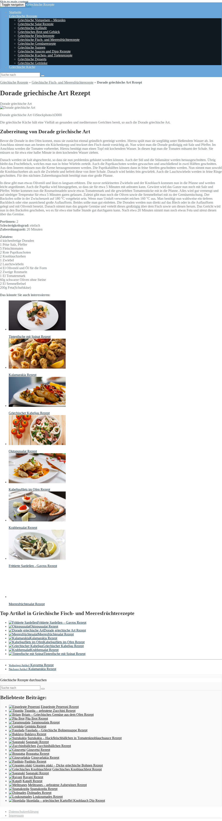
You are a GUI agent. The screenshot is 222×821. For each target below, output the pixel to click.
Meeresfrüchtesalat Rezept (56, 634)
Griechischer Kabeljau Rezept (63, 646)
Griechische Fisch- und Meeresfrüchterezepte (49, 39)
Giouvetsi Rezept (38, 750)
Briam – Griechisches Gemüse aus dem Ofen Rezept (58, 714)
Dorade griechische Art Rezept (65, 630)
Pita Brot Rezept (36, 718)
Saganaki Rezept (37, 742)
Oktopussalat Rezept (44, 626)
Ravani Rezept (33, 777)
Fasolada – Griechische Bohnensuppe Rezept (56, 730)
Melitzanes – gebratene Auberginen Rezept (57, 785)
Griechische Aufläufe (32, 28)
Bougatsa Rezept (37, 753)
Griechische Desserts (32, 59)
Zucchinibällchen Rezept (54, 746)
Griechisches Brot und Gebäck (39, 32)
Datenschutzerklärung (24, 811)
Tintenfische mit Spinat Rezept (64, 654)
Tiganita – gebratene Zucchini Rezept (49, 710)
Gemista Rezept (35, 726)
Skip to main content (14, 2)
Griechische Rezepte (40, 4)
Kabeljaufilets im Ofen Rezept (64, 642)
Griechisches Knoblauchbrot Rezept (77, 769)
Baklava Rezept (35, 734)
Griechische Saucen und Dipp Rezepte (44, 51)
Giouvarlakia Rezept (45, 757)
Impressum (16, 815)
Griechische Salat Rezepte (36, 24)
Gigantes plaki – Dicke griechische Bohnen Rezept (68, 765)
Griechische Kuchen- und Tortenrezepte (45, 55)
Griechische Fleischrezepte (36, 36)
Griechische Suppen (31, 47)
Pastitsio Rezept (35, 761)
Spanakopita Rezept (43, 789)
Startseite (15, 12)
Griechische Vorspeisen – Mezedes (41, 20)
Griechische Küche (22, 67)
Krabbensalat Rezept (44, 650)
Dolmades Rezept (39, 793)
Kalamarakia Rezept (43, 638)
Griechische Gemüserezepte (37, 43)
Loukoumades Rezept (48, 796)
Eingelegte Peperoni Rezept (60, 707)
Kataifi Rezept (32, 781)
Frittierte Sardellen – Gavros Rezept (61, 622)
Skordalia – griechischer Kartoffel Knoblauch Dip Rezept (65, 800)
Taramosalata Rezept (45, 722)
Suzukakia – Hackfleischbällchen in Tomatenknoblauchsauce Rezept (75, 738)
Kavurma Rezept (31, 665)
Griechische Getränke (32, 63)
